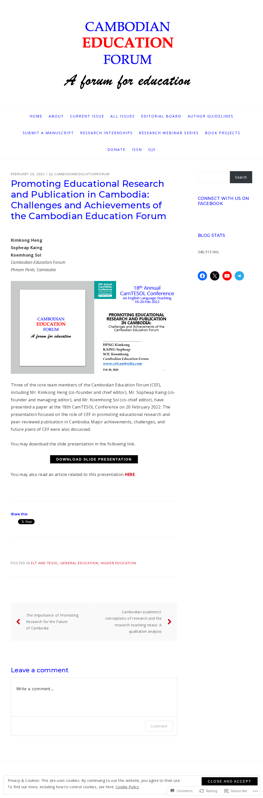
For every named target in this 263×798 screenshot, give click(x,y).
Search (241, 177)
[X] (214, 275)
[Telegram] (239, 275)
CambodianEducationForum (82, 174)
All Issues (122, 116)
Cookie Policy (127, 786)
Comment (159, 726)
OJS (152, 149)
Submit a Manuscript (48, 132)
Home (36, 116)
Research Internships (106, 132)
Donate (116, 149)
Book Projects (222, 132)
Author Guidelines (210, 116)
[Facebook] (202, 275)
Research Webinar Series (169, 132)
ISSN (137, 149)
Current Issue (87, 116)
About (56, 116)
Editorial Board (161, 116)
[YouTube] (227, 275)
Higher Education (118, 563)
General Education (79, 563)
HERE (130, 474)
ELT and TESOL (44, 563)
